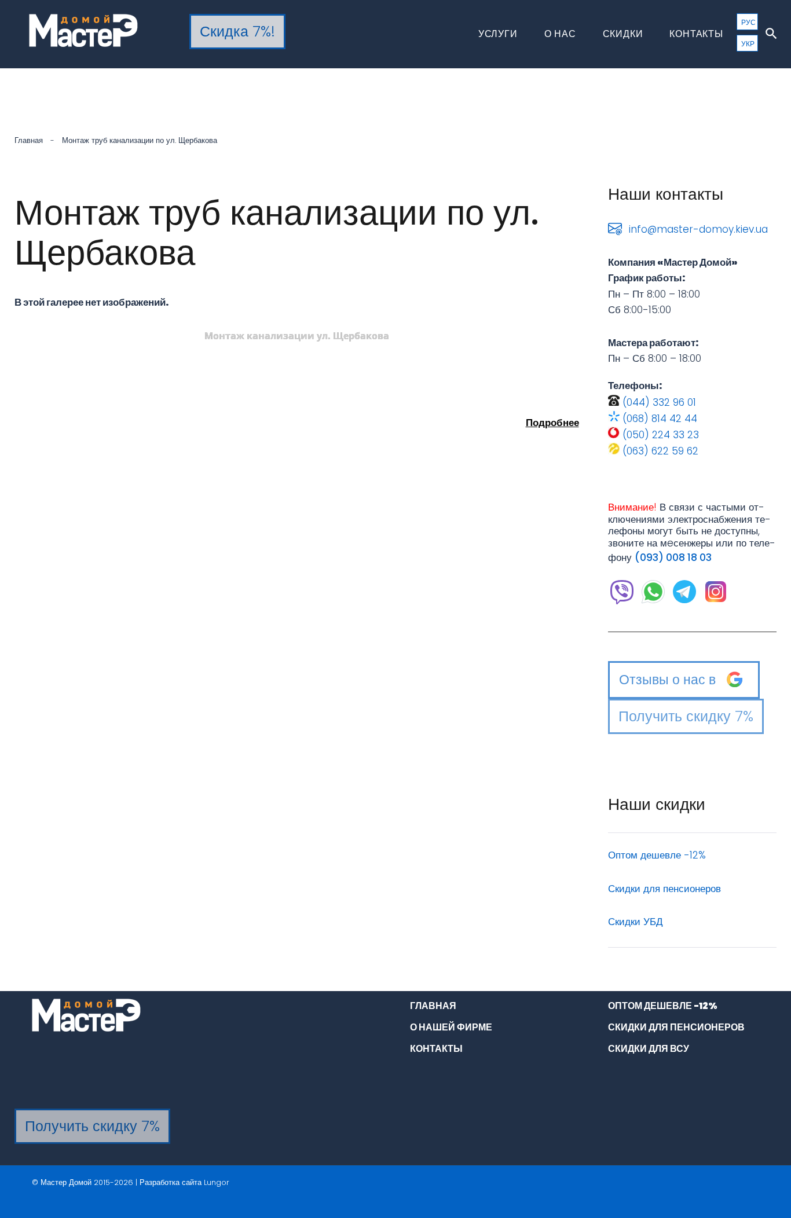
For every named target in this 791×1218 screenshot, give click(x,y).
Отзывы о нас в (667, 679)
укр (748, 44)
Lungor (216, 1182)
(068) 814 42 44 (659, 418)
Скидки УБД (635, 922)
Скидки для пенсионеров (664, 889)
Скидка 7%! (237, 31)
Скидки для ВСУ (648, 1048)
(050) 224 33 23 (660, 435)
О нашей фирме (451, 1027)
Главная (28, 140)
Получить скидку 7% (685, 716)
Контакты (696, 34)
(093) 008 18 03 (673, 557)
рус (748, 22)
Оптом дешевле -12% (657, 855)
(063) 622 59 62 (660, 451)
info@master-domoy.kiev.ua (698, 229)
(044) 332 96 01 (659, 402)
